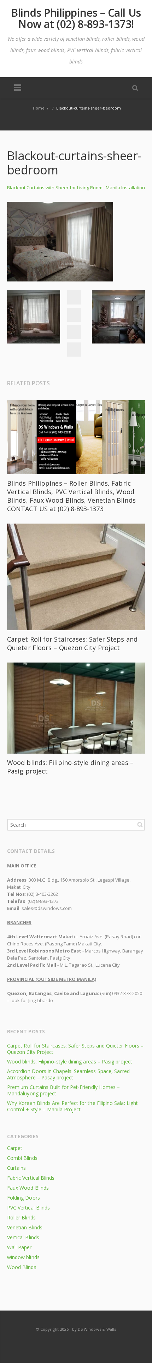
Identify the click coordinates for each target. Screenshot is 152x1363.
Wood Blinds (21, 1267)
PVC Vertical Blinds (28, 1207)
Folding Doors (23, 1197)
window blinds (23, 1257)
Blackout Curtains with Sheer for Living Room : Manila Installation (76, 187)
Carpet (14, 1148)
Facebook (74, 297)
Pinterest (74, 349)
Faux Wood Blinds (28, 1187)
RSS (76, 1343)
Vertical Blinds (23, 1237)
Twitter (74, 315)
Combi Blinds (22, 1158)
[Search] (135, 87)
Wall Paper (19, 1247)
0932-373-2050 (127, 993)
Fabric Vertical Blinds (30, 1177)
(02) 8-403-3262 (42, 894)
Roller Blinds (21, 1217)
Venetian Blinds (24, 1227)
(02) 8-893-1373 (43, 901)
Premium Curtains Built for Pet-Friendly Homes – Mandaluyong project (63, 1090)
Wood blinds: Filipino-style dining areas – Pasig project (69, 1061)
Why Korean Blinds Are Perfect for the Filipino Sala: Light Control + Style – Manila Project (72, 1106)
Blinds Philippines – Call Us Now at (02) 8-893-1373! (76, 18)
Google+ (74, 332)
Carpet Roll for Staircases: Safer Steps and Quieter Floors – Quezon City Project (72, 643)
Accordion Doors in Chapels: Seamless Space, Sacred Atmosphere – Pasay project (68, 1074)
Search (140, 824)
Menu (17, 88)
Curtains (16, 1167)
